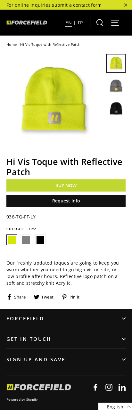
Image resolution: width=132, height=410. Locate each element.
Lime (11, 239)
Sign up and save (35, 359)
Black (40, 239)
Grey (26, 239)
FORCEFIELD (25, 318)
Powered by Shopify (22, 399)
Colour (21, 228)
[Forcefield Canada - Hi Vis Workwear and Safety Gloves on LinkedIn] (122, 387)
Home (11, 44)
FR (80, 23)
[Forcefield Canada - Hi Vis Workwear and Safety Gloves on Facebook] (95, 387)
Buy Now (66, 185)
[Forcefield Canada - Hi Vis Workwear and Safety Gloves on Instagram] (108, 387)
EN (68, 23)
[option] (54, 102)
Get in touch (28, 339)
